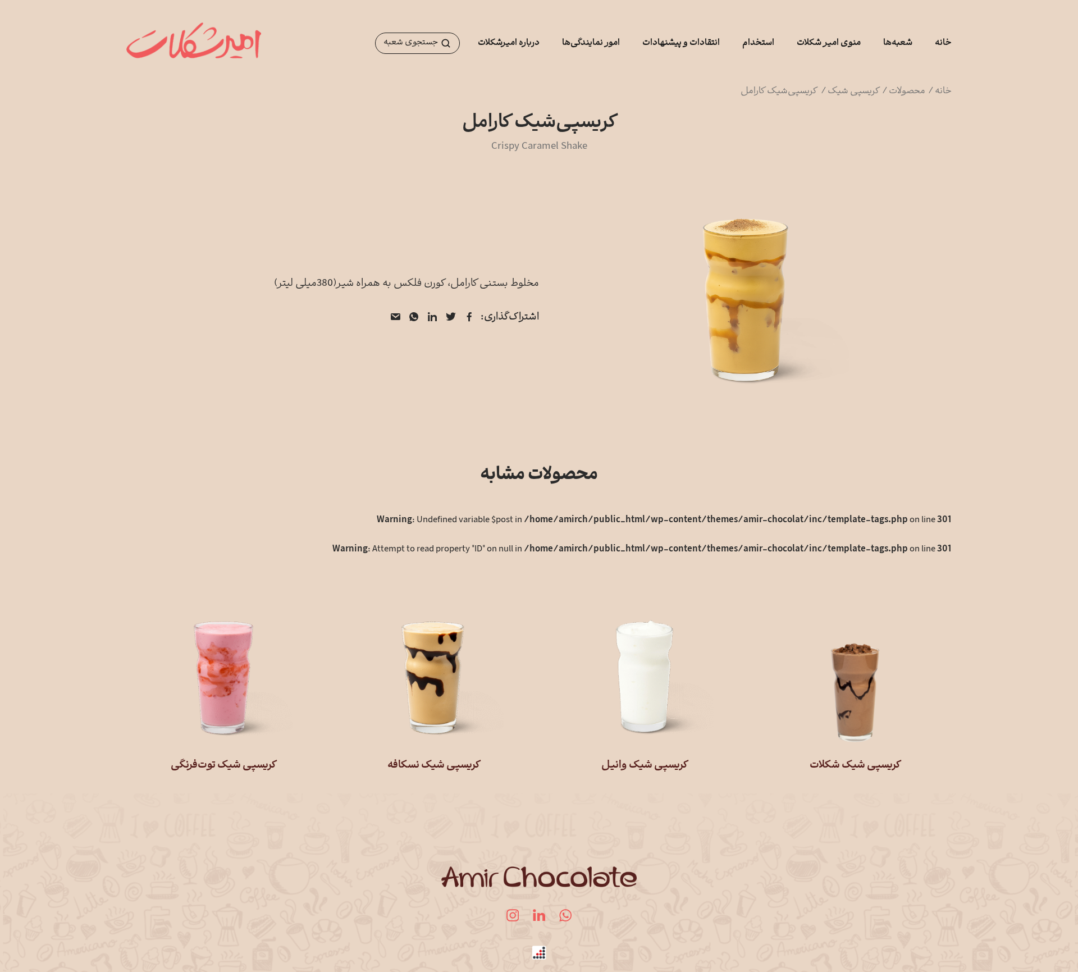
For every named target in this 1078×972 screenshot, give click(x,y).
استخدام (758, 43)
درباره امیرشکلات (509, 43)
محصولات (908, 91)
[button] (417, 43)
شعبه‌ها (897, 43)
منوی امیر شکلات (829, 43)
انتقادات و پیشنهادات (681, 43)
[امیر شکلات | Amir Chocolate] (193, 43)
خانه (943, 43)
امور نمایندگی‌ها (591, 43)
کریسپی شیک (854, 91)
